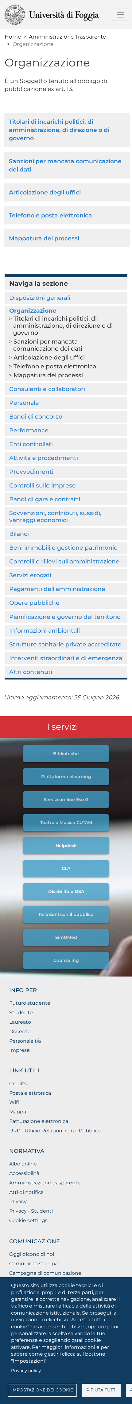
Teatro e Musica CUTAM (66, 822)
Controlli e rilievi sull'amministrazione (64, 561)
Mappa (17, 1112)
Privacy (18, 1201)
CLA (66, 868)
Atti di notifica (26, 1192)
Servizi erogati (30, 575)
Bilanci (19, 533)
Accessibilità (24, 1173)
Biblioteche (66, 753)
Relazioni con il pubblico (66, 914)
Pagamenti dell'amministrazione (57, 589)
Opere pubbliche (34, 602)
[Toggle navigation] (120, 15)
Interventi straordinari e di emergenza (65, 658)
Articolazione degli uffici (45, 192)
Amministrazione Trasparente (67, 36)
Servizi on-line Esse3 (66, 799)
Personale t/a (25, 1041)
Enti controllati (31, 444)
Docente (20, 1031)
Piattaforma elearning (66, 776)
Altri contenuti (30, 672)
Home (13, 36)
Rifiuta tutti (101, 1389)
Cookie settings (28, 1220)
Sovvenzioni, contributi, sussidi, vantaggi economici (55, 516)
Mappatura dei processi (44, 238)
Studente (21, 1012)
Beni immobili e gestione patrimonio (63, 547)
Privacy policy (26, 1370)
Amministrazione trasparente (45, 1183)
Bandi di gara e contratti (44, 499)
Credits (18, 1083)
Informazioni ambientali (44, 630)
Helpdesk (66, 845)
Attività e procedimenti (43, 457)
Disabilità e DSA (66, 891)
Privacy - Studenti (31, 1211)
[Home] (63, 15)
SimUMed (66, 937)
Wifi (14, 1102)
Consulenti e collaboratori (47, 389)
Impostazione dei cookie (42, 1389)
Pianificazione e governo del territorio (65, 616)
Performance (29, 430)
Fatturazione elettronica (38, 1121)
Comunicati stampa (33, 1264)
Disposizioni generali (39, 297)
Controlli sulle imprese (42, 485)
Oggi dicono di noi (31, 1254)
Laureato (20, 1022)
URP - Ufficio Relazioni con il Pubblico (55, 1131)
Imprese (19, 1050)
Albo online (23, 1164)
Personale (24, 402)
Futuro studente (29, 1003)
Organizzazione (32, 310)
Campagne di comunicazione (45, 1273)
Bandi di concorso (35, 416)
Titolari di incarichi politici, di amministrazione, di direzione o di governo (59, 130)
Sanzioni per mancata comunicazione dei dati (47, 345)
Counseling (66, 960)
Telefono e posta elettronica (50, 215)
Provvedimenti (31, 471)
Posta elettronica (30, 1093)
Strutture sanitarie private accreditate (65, 644)
